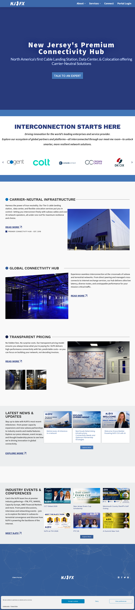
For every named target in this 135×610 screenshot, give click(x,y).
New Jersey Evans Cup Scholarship (82, 507)
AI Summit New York (111, 531)
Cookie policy (6, 606)
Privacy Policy (14, 606)
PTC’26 (76, 531)
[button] (3, 162)
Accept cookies (73, 601)
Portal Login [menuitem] (124, 3)
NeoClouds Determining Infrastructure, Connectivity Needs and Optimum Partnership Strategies (85, 435)
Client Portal (17, 577)
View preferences (120, 601)
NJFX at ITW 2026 (51, 531)
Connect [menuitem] (109, 3)
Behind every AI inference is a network (57, 432)
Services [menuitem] (94, 3)
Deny (97, 601)
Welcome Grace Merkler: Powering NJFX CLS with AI (115, 432)
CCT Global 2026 (50, 506)
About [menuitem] (80, 3)
